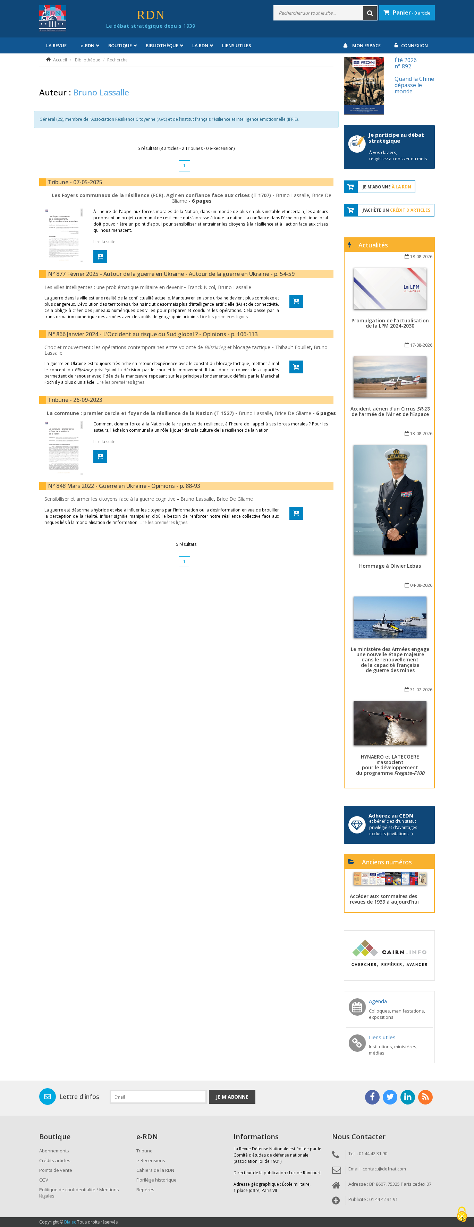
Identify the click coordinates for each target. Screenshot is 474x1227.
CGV (43, 1180)
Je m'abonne (232, 1096)
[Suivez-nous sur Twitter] (390, 1097)
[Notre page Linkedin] (407, 1097)
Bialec (70, 1222)
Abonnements (54, 1151)
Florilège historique (156, 1180)
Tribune (144, 1151)
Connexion (414, 45)
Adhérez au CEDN (391, 815)
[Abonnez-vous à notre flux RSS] (425, 1097)
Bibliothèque (87, 60)
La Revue (56, 45)
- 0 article (412, 12)
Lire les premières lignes (224, 317)
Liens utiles (236, 45)
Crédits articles (54, 1160)
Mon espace (366, 45)
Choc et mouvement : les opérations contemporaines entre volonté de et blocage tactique (158, 347)
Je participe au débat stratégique (396, 137)
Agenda (378, 1001)
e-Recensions (150, 1160)
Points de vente (55, 1170)
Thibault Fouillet (293, 347)
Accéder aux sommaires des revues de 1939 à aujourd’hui (384, 899)
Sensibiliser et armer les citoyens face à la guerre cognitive (110, 499)
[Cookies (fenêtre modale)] (462, 1215)
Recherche (117, 60)
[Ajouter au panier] (100, 256)
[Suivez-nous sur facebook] (372, 1097)
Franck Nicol (201, 287)
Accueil (60, 60)
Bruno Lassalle (292, 195)
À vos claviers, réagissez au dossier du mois (398, 156)
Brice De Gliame (293, 413)
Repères (145, 1189)
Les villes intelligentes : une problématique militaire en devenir (114, 287)
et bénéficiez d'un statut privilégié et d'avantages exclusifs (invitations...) (393, 827)
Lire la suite (104, 242)
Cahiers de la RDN (155, 1170)
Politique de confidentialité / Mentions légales (79, 1192)
